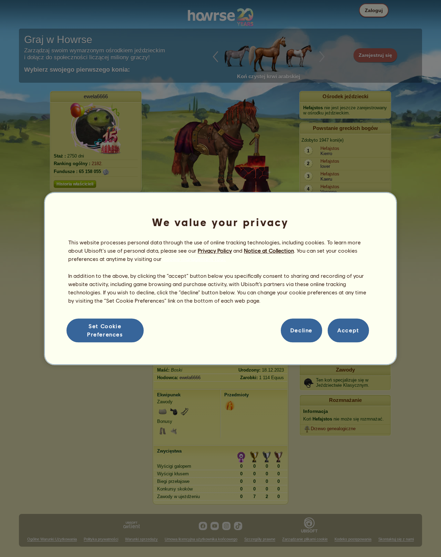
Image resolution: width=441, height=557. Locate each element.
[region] (220, 278)
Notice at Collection (269, 250)
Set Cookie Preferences (105, 330)
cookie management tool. (194, 259)
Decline (301, 330)
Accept (348, 330)
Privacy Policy (215, 250)
